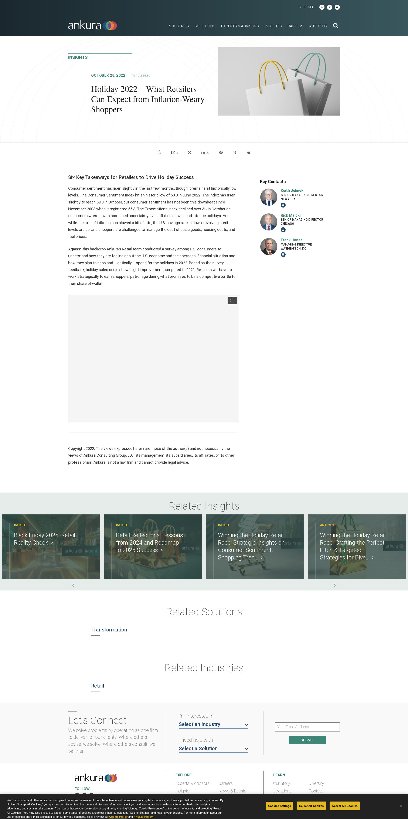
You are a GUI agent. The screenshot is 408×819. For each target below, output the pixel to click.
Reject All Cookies (311, 806)
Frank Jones (292, 240)
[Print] (249, 152)
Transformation (109, 630)
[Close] (401, 806)
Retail (97, 686)
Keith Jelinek (292, 190)
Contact (316, 791)
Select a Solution (198, 748)
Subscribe (306, 7)
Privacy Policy (143, 816)
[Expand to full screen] (232, 300)
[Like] (159, 152)
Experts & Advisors (193, 783)
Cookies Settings (279, 806)
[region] (204, 806)
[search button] (336, 26)
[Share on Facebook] (221, 152)
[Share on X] (190, 152)
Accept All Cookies (344, 806)
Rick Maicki (290, 215)
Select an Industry (199, 724)
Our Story (281, 783)
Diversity (316, 783)
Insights (182, 791)
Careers (225, 783)
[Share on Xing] (235, 152)
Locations (282, 791)
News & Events (232, 791)
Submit (307, 740)
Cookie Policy (118, 816)
